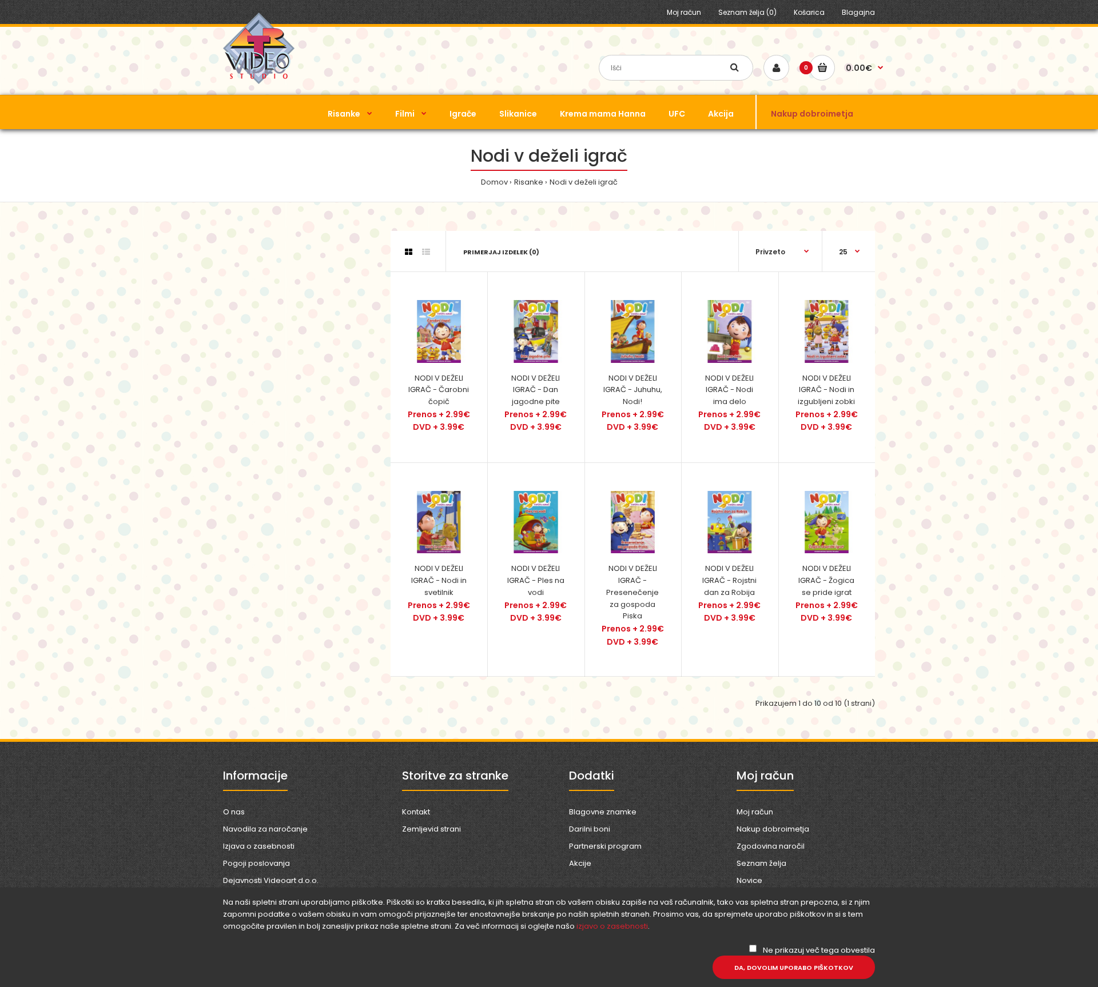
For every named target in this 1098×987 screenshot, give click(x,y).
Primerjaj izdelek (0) (501, 252)
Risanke (528, 182)
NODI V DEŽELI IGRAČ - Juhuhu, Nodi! (632, 390)
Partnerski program (605, 846)
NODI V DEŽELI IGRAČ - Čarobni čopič (438, 390)
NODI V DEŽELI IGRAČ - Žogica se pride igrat (826, 580)
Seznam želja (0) (747, 12)
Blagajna (858, 12)
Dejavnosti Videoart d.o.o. (271, 880)
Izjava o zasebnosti (259, 846)
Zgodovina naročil (771, 846)
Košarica (809, 12)
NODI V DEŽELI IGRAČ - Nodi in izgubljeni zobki (826, 390)
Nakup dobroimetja (773, 829)
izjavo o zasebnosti (612, 926)
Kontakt (416, 811)
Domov (494, 182)
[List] (426, 252)
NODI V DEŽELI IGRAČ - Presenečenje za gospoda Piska (632, 592)
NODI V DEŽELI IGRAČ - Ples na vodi (535, 580)
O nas (234, 811)
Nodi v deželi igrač (584, 182)
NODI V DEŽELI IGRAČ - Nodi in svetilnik (439, 580)
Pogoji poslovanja (256, 863)
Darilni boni (589, 829)
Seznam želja (761, 863)
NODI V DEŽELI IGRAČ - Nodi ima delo (729, 390)
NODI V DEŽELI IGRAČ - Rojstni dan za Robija (729, 580)
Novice (749, 880)
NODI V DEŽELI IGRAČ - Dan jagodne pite (535, 390)
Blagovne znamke (602, 811)
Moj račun (684, 12)
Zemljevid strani (431, 829)
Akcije (580, 863)
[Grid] (408, 252)
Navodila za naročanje (265, 829)
